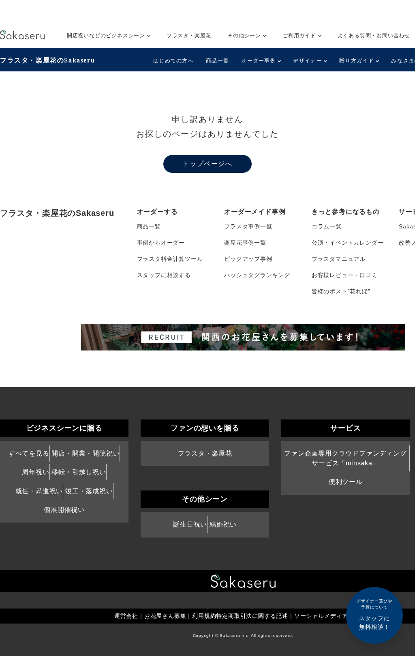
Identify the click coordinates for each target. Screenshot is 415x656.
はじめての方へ (173, 61)
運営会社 (126, 616)
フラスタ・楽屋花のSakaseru (47, 60)
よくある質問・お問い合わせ (374, 35)
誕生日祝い (190, 524)
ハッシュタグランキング (257, 275)
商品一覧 (217, 61)
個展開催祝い (64, 509)
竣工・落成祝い (89, 491)
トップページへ (207, 163)
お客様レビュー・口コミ (345, 275)
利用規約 (204, 616)
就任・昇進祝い (39, 491)
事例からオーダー (161, 242)
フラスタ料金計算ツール (170, 259)
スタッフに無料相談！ (374, 614)
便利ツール (346, 481)
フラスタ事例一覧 (248, 226)
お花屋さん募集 (165, 616)
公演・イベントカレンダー (348, 242)
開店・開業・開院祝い (85, 453)
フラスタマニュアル (339, 259)
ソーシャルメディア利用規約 (333, 616)
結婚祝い (223, 524)
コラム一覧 (327, 226)
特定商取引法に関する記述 (252, 616)
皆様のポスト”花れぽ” (341, 291)
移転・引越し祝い (78, 472)
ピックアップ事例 (248, 259)
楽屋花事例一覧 (245, 242)
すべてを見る (29, 453)
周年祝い (35, 472)
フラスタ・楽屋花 (189, 35)
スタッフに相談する (164, 275)
